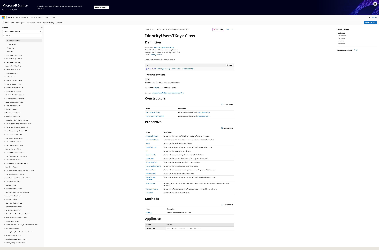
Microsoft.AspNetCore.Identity (177, 29)
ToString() (149, 213)
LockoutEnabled (151, 155)
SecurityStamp (151, 183)
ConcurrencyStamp (152, 140)
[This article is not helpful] (357, 50)
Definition (341, 33)
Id (146, 151)
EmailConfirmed (151, 147)
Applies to (341, 43)
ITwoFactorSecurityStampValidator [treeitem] (17, 120)
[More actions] (232, 29)
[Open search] (369, 17)
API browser (161, 29)
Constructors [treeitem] (11, 44)
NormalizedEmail (151, 162)
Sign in (374, 17)
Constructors (342, 36)
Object (156, 88)
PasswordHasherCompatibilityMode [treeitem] (17, 192)
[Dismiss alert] (375, 4)
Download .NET (370, 23)
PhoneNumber (151, 174)
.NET (153, 29)
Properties (341, 38)
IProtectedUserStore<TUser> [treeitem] (15, 95)
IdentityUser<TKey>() (153, 112)
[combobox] (22, 31)
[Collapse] (42, 27)
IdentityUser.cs (156, 55)
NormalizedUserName (153, 166)
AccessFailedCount (152, 136)
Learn (147, 29)
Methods (341, 41)
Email (148, 143)
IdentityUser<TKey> (203, 112)
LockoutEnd (150, 158)
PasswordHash (151, 170)
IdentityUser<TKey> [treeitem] (14, 41)
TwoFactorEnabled (152, 189)
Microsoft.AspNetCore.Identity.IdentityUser (168, 93)
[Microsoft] (3, 17)
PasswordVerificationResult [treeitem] (14, 207)
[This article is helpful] (354, 50)
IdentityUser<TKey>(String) (155, 116)
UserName (149, 193)
